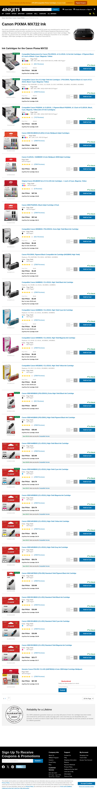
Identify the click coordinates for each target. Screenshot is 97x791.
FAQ (65, 757)
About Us (51, 755)
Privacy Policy (68, 767)
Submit (62, 690)
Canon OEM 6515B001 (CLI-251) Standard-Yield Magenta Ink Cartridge (47, 645)
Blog (50, 764)
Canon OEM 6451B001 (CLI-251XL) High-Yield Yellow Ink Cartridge (45, 521)
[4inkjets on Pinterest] (12, 767)
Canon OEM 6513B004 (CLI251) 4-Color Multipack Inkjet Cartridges (45, 133)
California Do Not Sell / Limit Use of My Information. (15, 788)
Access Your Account (86, 760)
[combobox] (40, 9)
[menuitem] (3, 13)
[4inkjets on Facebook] (3, 767)
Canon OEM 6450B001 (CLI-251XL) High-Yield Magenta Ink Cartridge (46, 495)
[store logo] (11, 10)
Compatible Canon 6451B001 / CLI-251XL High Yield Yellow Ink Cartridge (48, 365)
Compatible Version (44, 436)
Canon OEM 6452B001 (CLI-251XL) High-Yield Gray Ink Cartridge (45, 547)
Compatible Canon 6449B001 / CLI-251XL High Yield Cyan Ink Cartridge (47, 310)
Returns (66, 762)
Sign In (89, 9)
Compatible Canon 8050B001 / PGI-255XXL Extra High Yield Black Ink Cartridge (50, 229)
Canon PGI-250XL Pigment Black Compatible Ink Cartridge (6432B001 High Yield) (51, 254)
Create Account (80, 9)
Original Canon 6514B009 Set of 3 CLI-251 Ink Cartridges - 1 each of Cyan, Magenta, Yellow (54, 181)
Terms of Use (68, 776)
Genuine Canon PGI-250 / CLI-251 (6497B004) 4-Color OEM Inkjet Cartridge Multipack (52, 669)
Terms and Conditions (66, 786)
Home (3, 18)
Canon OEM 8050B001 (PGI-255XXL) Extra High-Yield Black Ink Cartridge (48, 393)
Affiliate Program (54, 757)
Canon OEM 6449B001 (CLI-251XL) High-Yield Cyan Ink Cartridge (45, 469)
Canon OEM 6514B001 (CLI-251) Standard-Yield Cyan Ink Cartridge (46, 621)
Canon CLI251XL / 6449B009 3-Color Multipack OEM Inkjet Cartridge (46, 157)
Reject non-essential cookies (86, 786)
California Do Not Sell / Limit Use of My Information (71, 772)
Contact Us (67, 755)
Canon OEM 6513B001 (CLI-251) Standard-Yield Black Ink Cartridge (46, 597)
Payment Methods (69, 764)
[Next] (9, 698)
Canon (14, 18)
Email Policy (52, 762)
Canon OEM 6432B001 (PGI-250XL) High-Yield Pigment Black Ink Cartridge (48, 417)
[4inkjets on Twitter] (8, 767)
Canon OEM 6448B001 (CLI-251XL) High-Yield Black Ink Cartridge (45, 443)
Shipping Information (70, 760)
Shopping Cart (84, 755)
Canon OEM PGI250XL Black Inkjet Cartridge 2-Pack (40, 205)
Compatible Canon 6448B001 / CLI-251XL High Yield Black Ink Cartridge (47, 282)
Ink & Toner (9, 18)
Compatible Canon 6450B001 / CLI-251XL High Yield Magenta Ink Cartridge (48, 338)
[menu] (48, 13)
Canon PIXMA (21, 18)
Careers (51, 760)
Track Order (68, 9)
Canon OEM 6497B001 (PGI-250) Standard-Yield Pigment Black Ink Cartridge (49, 573)
